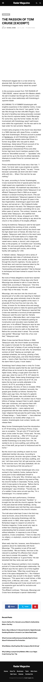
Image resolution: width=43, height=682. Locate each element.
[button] (3, 3)
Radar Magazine (21, 2)
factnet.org (8, 137)
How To (12, 671)
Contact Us (29, 674)
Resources (6, 14)
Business (20, 671)
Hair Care (13, 674)
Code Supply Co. (29, 678)
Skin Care (34, 671)
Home (6, 671)
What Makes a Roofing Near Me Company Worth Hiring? (20, 646)
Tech (27, 671)
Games (20, 674)
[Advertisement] (21, 54)
